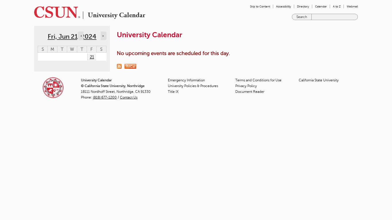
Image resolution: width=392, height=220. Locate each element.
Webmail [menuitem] (352, 6)
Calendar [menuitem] (321, 6)
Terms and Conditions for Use (258, 80)
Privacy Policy (246, 86)
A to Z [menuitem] (337, 6)
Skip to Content (260, 6)
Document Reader (249, 92)
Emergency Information (186, 80)
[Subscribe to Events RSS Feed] (121, 66)
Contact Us (128, 97)
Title (173, 92)
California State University (319, 80)
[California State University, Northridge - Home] (55, 12)
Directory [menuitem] (303, 6)
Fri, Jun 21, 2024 (72, 36)
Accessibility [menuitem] (283, 6)
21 (92, 57)
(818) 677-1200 (105, 97)
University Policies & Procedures (193, 86)
